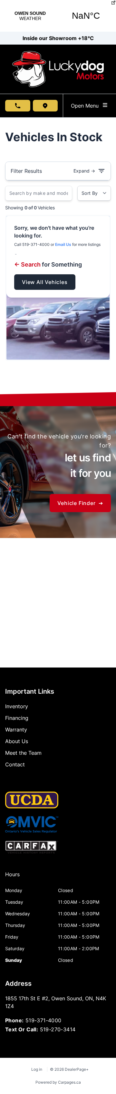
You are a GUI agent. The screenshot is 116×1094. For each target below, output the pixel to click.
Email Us (63, 244)
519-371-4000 (43, 1020)
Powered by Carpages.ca (58, 1082)
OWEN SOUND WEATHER (58, 16)
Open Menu (86, 105)
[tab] (12, 877)
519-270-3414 (58, 1029)
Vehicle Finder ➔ (80, 503)
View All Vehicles (45, 282)
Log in (36, 1069)
